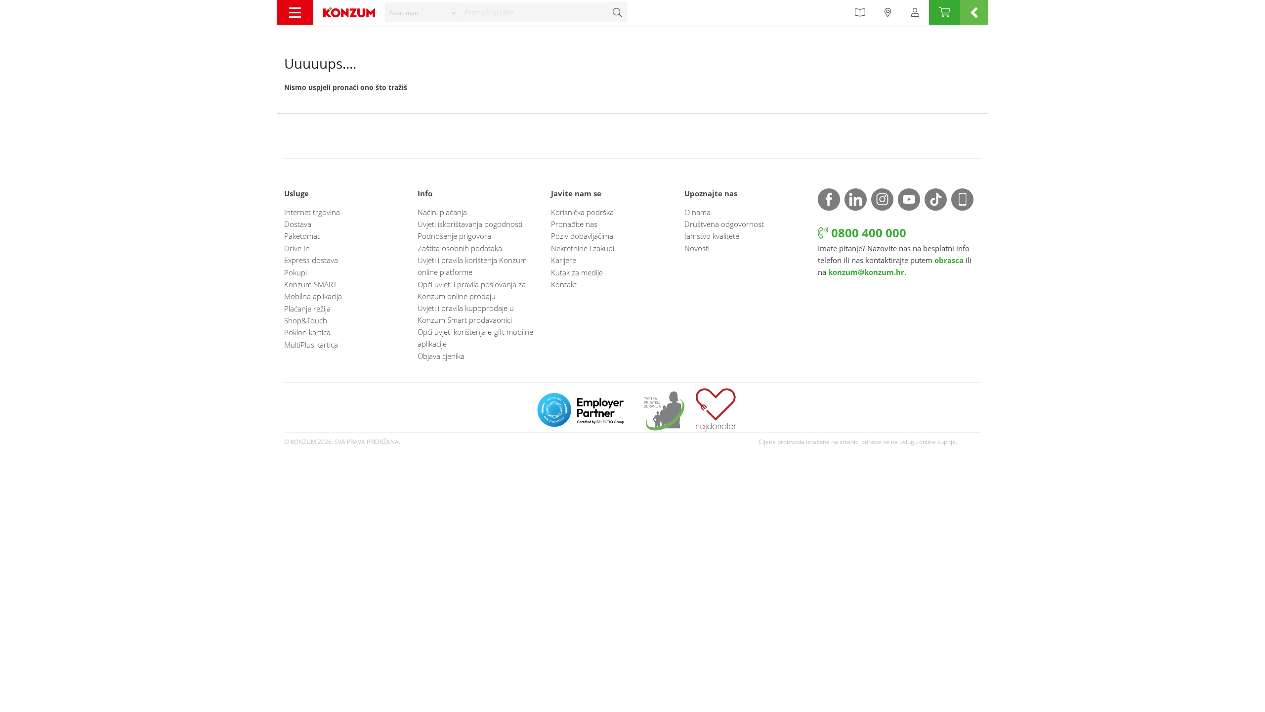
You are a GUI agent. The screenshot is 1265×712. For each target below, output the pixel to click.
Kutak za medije (577, 272)
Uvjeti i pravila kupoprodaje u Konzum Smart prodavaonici (466, 314)
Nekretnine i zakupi (582, 248)
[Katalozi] (860, 12)
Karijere (563, 260)
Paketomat (302, 236)
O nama (697, 212)
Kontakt (564, 284)
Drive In (297, 248)
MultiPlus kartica (311, 345)
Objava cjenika (441, 356)
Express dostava (311, 260)
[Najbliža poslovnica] (888, 12)
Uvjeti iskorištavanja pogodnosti (470, 224)
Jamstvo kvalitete (711, 236)
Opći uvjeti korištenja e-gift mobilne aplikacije (475, 338)
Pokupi (295, 272)
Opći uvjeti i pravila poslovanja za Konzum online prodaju (472, 290)
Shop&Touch (305, 320)
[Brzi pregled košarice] (974, 12)
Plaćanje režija (307, 308)
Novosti (697, 248)
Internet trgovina (312, 212)
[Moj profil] (915, 12)
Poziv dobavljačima (582, 236)
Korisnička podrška (582, 212)
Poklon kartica (307, 332)
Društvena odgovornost (724, 224)
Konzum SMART (310, 284)
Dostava (297, 224)
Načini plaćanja (442, 212)
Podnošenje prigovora (454, 236)
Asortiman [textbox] (403, 12)
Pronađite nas (574, 224)
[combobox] (422, 12)
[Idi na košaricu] (944, 12)
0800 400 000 (867, 232)
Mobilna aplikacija (313, 296)
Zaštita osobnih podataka (460, 248)
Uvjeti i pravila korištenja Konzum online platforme (472, 266)
